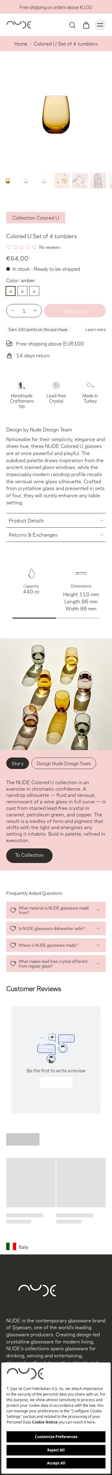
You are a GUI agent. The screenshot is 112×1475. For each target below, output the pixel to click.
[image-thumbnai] (8, 180)
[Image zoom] (56, 114)
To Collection (29, 854)
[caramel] (22, 291)
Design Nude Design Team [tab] (64, 763)
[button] (75, 310)
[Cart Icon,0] (86, 25)
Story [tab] (18, 763)
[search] (72, 25)
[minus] (13, 310)
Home (20, 43)
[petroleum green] (34, 291)
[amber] (10, 291)
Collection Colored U (35, 217)
